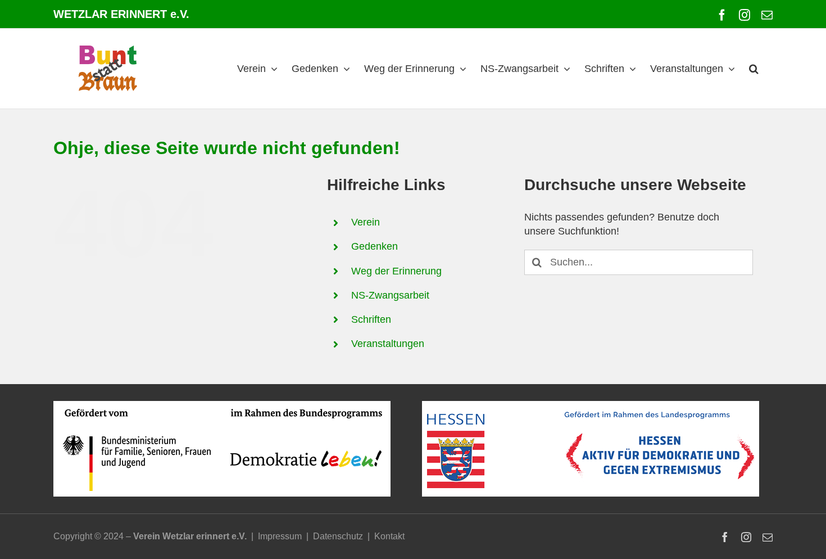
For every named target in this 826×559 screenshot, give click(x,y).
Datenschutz (338, 536)
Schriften (371, 319)
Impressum (280, 536)
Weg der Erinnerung (396, 271)
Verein (365, 222)
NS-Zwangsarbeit (390, 295)
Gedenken (374, 246)
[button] (754, 69)
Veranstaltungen (387, 343)
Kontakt (389, 536)
